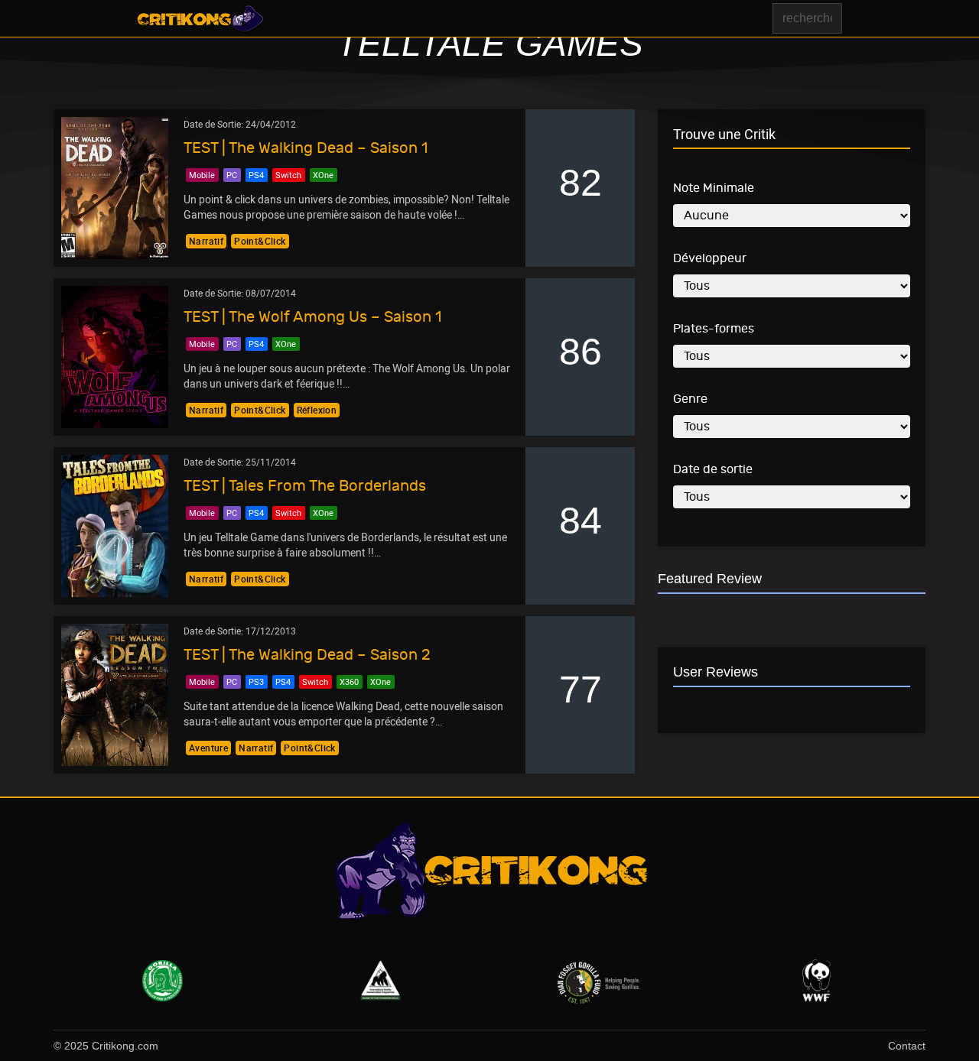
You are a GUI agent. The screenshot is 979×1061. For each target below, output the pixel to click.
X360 (349, 681)
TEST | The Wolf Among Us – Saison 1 (312, 317)
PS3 (256, 681)
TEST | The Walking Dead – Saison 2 (307, 655)
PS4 (256, 174)
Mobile (202, 174)
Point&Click (259, 241)
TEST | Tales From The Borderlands (305, 486)
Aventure (208, 747)
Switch (288, 174)
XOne (323, 174)
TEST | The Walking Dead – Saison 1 (306, 148)
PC (231, 174)
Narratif (206, 241)
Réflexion (317, 410)
